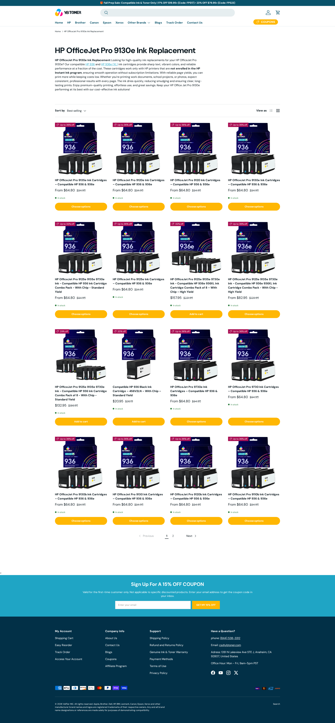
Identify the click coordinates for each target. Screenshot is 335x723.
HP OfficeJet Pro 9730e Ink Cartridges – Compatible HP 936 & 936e (194, 391)
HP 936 (90, 64)
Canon (94, 22)
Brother (80, 22)
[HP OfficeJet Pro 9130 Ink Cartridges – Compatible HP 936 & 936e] (139, 463)
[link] (146, 536)
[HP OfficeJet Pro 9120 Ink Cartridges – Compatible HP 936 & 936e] (196, 149)
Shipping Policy (159, 638)
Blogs (158, 22)
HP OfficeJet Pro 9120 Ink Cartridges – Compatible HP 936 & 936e (195, 182)
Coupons (111, 659)
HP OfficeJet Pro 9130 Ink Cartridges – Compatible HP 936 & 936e (138, 496)
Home (59, 22)
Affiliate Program (116, 666)
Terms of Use (158, 666)
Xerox (120, 22)
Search (276, 704)
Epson (107, 22)
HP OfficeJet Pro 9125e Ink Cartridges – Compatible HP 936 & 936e (138, 281)
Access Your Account (68, 659)
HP (69, 22)
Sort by (60, 110)
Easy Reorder (63, 645)
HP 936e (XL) (109, 64)
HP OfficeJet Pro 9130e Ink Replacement (84, 31)
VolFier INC (68, 704)
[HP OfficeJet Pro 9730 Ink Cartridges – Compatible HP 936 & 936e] (254, 355)
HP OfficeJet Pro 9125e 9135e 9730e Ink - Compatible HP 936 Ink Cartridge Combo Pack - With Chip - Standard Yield (81, 285)
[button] (278, 12)
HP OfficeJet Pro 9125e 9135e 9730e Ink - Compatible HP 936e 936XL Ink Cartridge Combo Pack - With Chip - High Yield (253, 285)
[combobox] (167, 13)
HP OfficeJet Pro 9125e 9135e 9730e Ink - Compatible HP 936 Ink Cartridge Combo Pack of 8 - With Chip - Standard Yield (81, 393)
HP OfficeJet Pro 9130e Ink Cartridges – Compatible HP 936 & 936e (254, 182)
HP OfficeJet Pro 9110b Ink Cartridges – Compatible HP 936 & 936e (253, 496)
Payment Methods (161, 659)
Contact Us (195, 22)
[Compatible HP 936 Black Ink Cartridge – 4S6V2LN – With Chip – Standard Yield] (139, 355)
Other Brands (137, 22)
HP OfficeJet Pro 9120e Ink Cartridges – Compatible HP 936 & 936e (139, 182)
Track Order (174, 22)
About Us (111, 638)
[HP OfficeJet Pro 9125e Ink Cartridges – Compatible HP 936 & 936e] (139, 248)
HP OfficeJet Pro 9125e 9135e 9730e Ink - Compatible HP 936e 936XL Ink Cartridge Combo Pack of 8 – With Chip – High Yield (195, 285)
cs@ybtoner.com (230, 645)
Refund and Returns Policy (166, 645)
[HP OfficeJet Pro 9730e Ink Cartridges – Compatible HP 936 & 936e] (196, 355)
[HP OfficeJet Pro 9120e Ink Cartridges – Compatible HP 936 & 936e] (139, 149)
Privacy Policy (159, 673)
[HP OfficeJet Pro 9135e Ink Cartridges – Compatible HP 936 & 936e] (81, 149)
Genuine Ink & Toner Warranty (169, 652)
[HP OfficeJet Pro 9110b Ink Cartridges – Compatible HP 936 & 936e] (254, 463)
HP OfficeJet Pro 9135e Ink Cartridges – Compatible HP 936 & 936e (81, 182)
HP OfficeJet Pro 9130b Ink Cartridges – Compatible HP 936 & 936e (81, 496)
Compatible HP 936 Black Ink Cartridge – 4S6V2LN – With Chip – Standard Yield (137, 391)
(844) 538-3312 (230, 638)
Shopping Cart (64, 638)
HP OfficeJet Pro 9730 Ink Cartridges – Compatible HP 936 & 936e (253, 389)
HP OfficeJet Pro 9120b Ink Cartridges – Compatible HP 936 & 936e (196, 496)
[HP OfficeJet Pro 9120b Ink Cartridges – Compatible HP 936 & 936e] (196, 463)
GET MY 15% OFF (206, 604)
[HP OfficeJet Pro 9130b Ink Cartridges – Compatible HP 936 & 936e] (81, 463)
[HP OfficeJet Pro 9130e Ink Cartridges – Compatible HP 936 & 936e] (254, 149)
